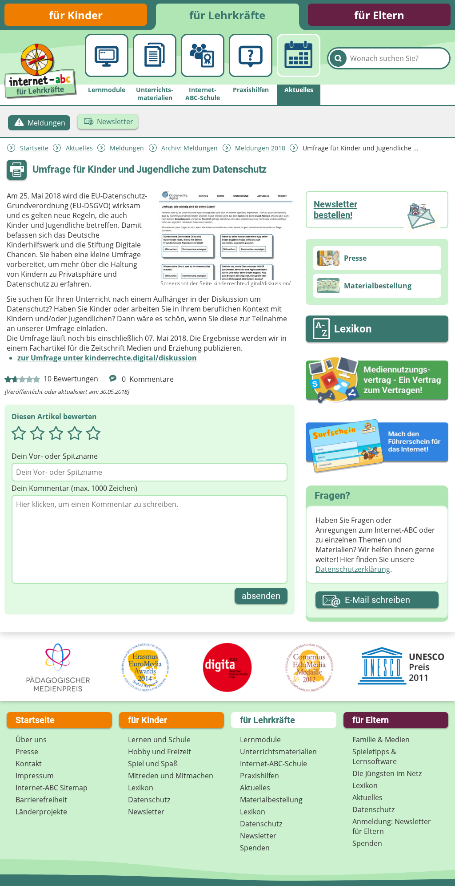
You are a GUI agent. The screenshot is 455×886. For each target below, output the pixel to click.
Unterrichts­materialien (278, 752)
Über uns (31, 739)
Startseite (34, 148)
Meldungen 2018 (260, 148)
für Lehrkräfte (227, 15)
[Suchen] (338, 58)
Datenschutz (149, 800)
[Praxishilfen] (250, 55)
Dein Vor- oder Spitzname (55, 456)
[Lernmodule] (106, 55)
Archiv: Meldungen (189, 148)
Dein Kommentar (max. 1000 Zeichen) (74, 488)
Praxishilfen (259, 776)
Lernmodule (260, 739)
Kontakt (29, 764)
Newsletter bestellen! (335, 209)
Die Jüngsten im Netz (387, 773)
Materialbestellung (271, 800)
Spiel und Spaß (153, 764)
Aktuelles (79, 148)
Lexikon (140, 788)
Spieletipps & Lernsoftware (374, 756)
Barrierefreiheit (41, 800)
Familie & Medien (381, 739)
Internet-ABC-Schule (273, 764)
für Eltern (379, 15)
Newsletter (146, 812)
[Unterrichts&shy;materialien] (154, 55)
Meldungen (127, 148)
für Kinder (76, 15)
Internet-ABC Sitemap (52, 788)
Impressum (35, 776)
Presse (27, 752)
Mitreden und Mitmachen (170, 776)
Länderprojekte (41, 812)
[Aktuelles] (298, 55)
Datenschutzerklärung (352, 569)
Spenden (255, 848)
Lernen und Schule (159, 739)
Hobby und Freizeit (159, 752)
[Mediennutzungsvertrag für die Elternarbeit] (377, 380)
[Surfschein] (377, 447)
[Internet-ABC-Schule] (202, 55)
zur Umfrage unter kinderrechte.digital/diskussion (107, 358)
